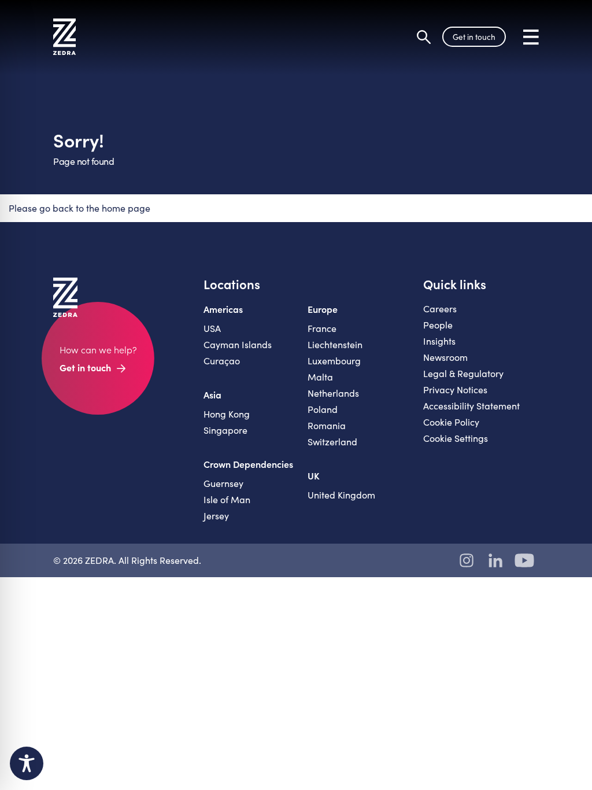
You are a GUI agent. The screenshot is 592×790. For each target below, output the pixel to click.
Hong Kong (227, 414)
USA (212, 328)
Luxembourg (334, 361)
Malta (320, 377)
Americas (223, 308)
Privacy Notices (455, 389)
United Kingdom (341, 495)
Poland (323, 409)
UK (314, 475)
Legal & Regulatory (463, 373)
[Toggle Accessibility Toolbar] (27, 763)
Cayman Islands (238, 344)
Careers (440, 308)
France (322, 328)
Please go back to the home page (79, 208)
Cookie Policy (451, 422)
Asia (212, 394)
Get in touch (474, 36)
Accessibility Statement (471, 406)
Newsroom (445, 357)
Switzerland (332, 441)
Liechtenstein (335, 344)
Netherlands (333, 393)
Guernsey (223, 483)
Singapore (225, 430)
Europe (323, 308)
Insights (439, 341)
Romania (327, 425)
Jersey (216, 516)
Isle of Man (227, 499)
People (438, 325)
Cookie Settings (455, 438)
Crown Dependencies (248, 463)
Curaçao (222, 361)
